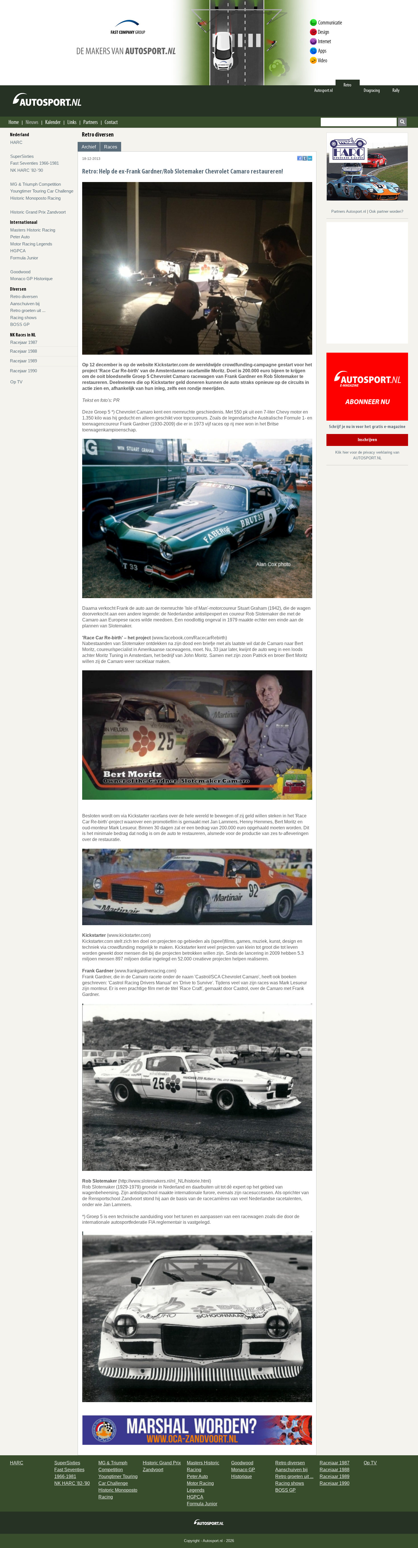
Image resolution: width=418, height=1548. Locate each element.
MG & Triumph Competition (35, 184)
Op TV (16, 381)
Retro (347, 85)
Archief (89, 146)
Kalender (53, 122)
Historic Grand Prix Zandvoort (38, 212)
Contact (111, 122)
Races (110, 146)
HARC (16, 142)
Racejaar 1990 (23, 370)
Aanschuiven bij (25, 303)
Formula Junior (24, 257)
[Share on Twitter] (304, 158)
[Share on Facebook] (299, 158)
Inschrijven (367, 440)
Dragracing (372, 90)
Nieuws (32, 122)
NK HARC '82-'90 (26, 170)
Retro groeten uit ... (27, 310)
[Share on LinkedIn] (309, 158)
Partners (90, 122)
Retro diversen (24, 296)
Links (71, 122)
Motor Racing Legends (31, 243)
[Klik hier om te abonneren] (367, 387)
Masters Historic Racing (32, 230)
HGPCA (18, 250)
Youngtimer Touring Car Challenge (41, 191)
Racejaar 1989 (23, 360)
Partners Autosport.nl (349, 211)
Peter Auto (20, 236)
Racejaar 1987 (23, 342)
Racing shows (23, 317)
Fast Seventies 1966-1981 (34, 163)
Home (14, 122)
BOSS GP (20, 324)
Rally (396, 90)
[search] (402, 122)
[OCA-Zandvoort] (197, 1429)
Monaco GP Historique (31, 278)
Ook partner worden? (386, 211)
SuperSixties (22, 156)
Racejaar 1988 (23, 351)
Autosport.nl (323, 90)
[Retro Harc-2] (367, 166)
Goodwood (20, 271)
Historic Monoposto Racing (35, 198)
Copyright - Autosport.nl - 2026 (209, 1541)
